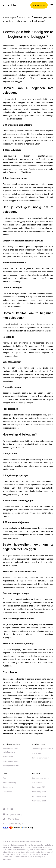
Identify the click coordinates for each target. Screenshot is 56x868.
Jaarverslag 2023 (39, 796)
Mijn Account (39, 5)
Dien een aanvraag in (40, 758)
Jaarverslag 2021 (38, 787)
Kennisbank (25, 17)
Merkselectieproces (10, 761)
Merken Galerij (8, 756)
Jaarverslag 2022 (39, 792)
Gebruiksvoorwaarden (40, 778)
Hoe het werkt (37, 753)
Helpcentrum (8, 787)
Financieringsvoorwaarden (42, 749)
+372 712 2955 (13, 819)
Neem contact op (9, 782)
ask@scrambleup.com (17, 814)
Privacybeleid (37, 782)
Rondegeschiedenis (11, 766)
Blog (4, 778)
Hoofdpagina (9, 17)
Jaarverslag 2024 (39, 801)
